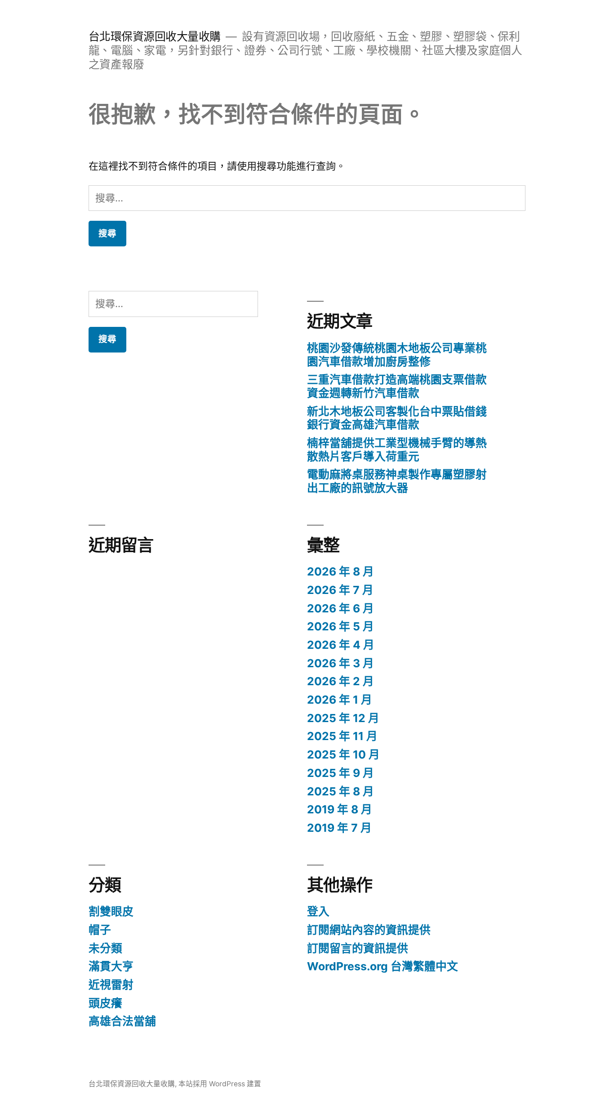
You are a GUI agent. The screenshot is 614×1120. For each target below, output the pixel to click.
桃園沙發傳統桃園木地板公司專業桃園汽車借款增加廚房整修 (397, 354)
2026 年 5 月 (340, 626)
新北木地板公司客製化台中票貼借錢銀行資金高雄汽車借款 (397, 418)
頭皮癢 (105, 1003)
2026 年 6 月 (340, 608)
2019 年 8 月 (339, 809)
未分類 (105, 948)
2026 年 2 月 (340, 681)
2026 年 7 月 (340, 590)
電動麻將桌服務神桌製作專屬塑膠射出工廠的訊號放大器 (397, 481)
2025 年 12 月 (343, 718)
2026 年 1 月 (339, 699)
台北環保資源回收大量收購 (155, 36)
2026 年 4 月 (340, 644)
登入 (318, 911)
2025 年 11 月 (342, 736)
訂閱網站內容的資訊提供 (369, 930)
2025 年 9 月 (340, 773)
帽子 (100, 930)
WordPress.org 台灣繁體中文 (382, 966)
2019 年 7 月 (339, 827)
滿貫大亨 (111, 966)
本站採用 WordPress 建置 (219, 1084)
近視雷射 (111, 984)
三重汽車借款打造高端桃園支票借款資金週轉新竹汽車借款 (397, 386)
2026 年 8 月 (340, 571)
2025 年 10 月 (343, 754)
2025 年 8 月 (340, 791)
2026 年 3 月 (340, 663)
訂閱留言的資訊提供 (357, 948)
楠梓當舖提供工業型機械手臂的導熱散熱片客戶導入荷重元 (397, 449)
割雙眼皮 (111, 911)
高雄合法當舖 (122, 1021)
